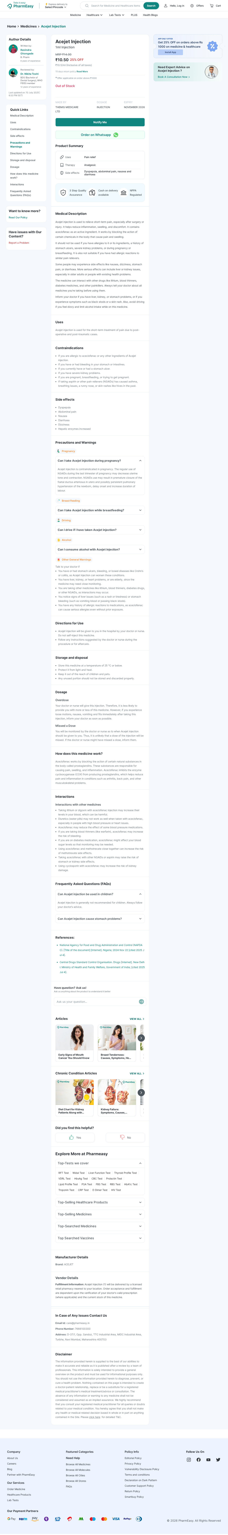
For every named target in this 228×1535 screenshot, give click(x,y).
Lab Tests (115, 14)
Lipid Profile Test (68, 1184)
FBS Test (101, 1184)
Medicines (28, 26)
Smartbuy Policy (134, 1496)
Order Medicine (16, 1489)
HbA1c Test (131, 1184)
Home (11, 26)
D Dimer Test (99, 1189)
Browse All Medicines (78, 1464)
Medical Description (21, 115)
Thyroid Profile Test (125, 1172)
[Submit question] (141, 1001)
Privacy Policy (133, 1463)
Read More (82, 71)
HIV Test (116, 1189)
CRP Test (83, 1189)
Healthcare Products (19, 1494)
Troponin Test (66, 1189)
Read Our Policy (18, 217)
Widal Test (78, 1172)
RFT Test (63, 1172)
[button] (120, 5)
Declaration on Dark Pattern (141, 1480)
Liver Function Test (99, 1172)
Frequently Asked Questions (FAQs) (20, 193)
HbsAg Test (81, 1178)
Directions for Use (20, 153)
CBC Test (97, 1178)
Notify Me (100, 122)
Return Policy (132, 1491)
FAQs (69, 1486)
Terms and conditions (137, 1474)
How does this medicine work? (24, 175)
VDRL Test (64, 1178)
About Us (12, 1458)
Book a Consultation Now (173, 76)
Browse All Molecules (78, 1469)
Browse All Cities (75, 1475)
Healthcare (93, 14)
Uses (13, 122)
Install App (170, 52)
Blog (9, 1469)
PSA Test (87, 1184)
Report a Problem (19, 242)
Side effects (17, 135)
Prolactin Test (114, 1178)
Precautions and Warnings (20, 144)
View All (136, 1018)
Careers (11, 1463)
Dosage (14, 166)
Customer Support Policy (139, 1485)
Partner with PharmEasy (21, 1474)
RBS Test (115, 1184)
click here (94, 1417)
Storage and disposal (22, 160)
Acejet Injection (53, 26)
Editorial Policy (133, 1458)
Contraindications (20, 129)
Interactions (17, 184)
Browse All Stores (76, 1480)
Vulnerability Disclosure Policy (142, 1469)
